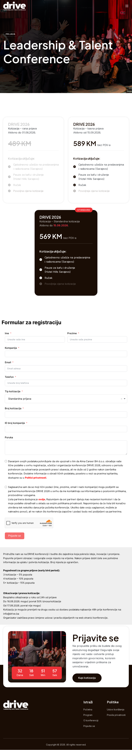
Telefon (9, 376)
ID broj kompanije (15, 422)
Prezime (72, 333)
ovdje (41, 499)
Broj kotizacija (13, 408)
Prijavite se (14, 535)
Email (8, 362)
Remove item (121, 398)
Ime (7, 333)
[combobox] (66, 398)
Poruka (9, 437)
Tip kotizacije (12, 391)
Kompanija (11, 347)
